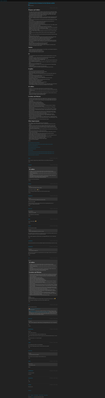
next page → (30, 390)
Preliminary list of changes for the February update (41, 3)
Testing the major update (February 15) (35, 308)
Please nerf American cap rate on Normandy (34, 142)
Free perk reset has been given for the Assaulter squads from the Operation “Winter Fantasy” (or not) (41, 151)
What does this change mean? (32, 148)
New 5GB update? (30, 150)
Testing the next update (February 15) (33, 145)
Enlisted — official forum (3, 0)
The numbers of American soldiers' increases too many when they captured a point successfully (40, 144)
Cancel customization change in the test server (34, 147)
